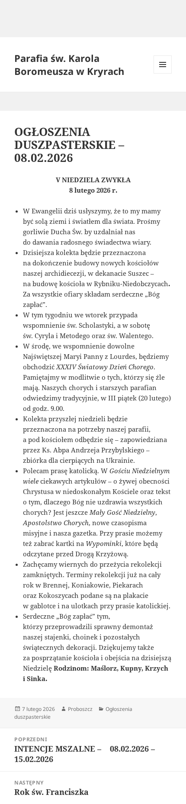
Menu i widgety (163, 73)
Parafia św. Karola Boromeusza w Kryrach (69, 64)
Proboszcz (80, 709)
